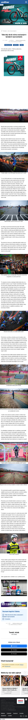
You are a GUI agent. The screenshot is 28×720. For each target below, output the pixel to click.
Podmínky (9, 713)
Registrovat (7, 666)
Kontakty (22, 713)
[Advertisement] (14, 94)
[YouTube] (26, 716)
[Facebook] (21, 716)
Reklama (3, 713)
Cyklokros (16, 45)
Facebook (15, 646)
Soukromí (15, 713)
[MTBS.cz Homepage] (5, 2)
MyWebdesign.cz (12, 709)
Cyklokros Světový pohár (20, 40)
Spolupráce (3, 715)
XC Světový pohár (7, 693)
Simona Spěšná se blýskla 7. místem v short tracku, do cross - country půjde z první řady (10, 689)
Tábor (21, 45)
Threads (15, 653)
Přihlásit (21, 664)
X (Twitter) (15, 649)
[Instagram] (23, 716)
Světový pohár (8, 45)
